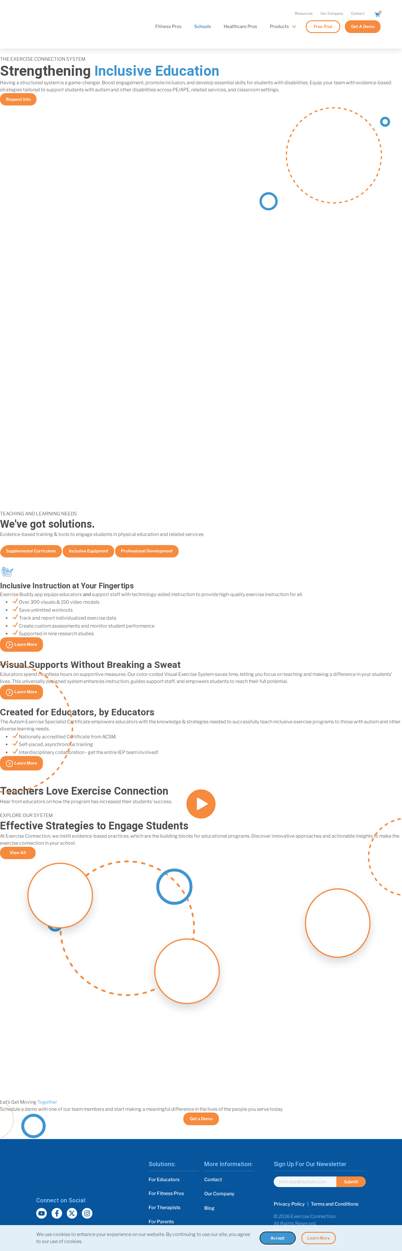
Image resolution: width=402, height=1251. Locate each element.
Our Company (331, 13)
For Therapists (164, 1207)
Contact (358, 13)
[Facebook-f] (57, 1213)
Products (279, 26)
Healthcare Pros (240, 26)
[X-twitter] (72, 1213)
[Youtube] (41, 1213)
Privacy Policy (289, 1204)
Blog (209, 1208)
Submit (351, 1181)
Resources (304, 13)
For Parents (161, 1221)
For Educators (164, 1179)
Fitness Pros (168, 26)
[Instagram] (87, 1213)
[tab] (31, 551)
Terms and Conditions (334, 1204)
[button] (201, 805)
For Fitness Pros (166, 1193)
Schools (202, 26)
